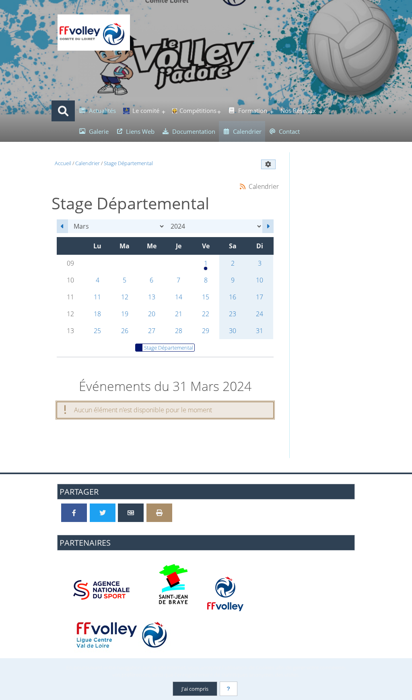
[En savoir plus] (228, 689)
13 (151, 297)
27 (151, 330)
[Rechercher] (63, 110)
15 (205, 297)
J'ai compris (194, 688)
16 (232, 297)
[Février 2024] (62, 226)
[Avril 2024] (268, 226)
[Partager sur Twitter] (102, 513)
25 (97, 330)
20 (151, 313)
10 (259, 280)
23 (232, 313)
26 (124, 330)
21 (178, 313)
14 (178, 297)
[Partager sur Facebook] (74, 513)
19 (124, 313)
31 (259, 330)
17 (259, 297)
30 (232, 330)
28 (178, 330)
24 (259, 313)
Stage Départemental (168, 347)
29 (205, 330)
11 (97, 297)
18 (97, 313)
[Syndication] (242, 186)
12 (124, 297)
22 (205, 313)
